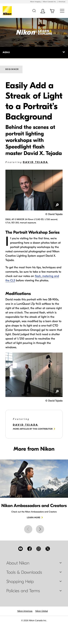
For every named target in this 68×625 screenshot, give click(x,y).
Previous (28, 529)
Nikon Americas (24, 611)
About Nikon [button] (17, 563)
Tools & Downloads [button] (24, 572)
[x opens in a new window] (47, 548)
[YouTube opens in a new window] (20, 548)
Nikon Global (41, 611)
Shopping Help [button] (20, 581)
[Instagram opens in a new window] (38, 548)
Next (40, 529)
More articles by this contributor (33, 429)
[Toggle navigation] (62, 10)
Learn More (33, 517)
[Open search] (34, 10)
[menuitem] (24, 611)
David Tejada (35, 162)
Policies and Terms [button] (23, 590)
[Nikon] (8, 10)
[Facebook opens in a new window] (29, 548)
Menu (6, 52)
